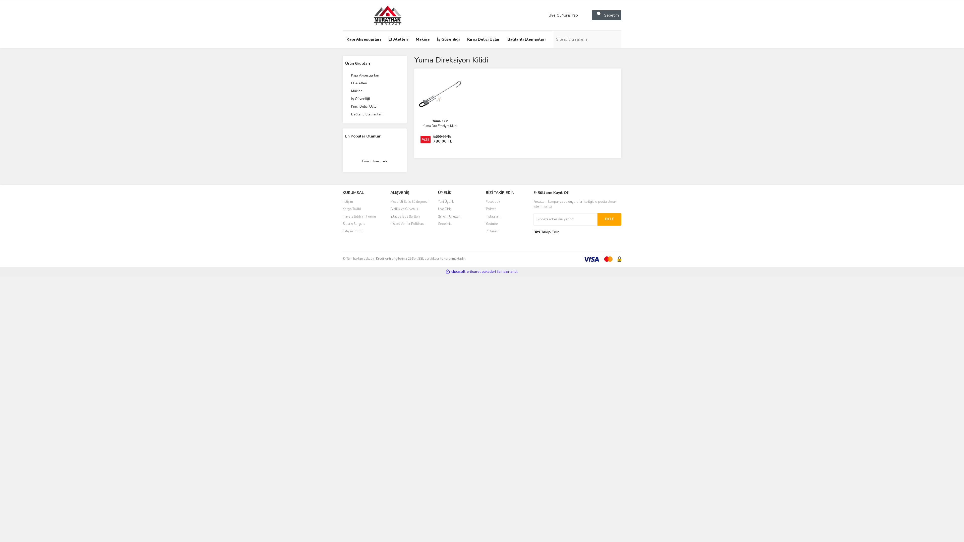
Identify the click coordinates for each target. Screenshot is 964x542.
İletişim (348, 201)
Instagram (493, 216)
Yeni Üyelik (446, 201)
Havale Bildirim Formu (359, 216)
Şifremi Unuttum (449, 216)
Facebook (493, 201)
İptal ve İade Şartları (405, 216)
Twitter (491, 209)
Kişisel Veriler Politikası (407, 224)
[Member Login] (543, 15)
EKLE (609, 219)
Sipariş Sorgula (354, 224)
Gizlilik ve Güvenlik (404, 209)
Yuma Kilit (440, 121)
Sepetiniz (444, 224)
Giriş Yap (570, 15)
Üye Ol (555, 15)
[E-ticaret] (481, 271)
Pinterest (492, 231)
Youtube (492, 224)
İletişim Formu (353, 231)
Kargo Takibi (352, 209)
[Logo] (383, 15)
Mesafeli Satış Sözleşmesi (409, 201)
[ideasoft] (456, 271)
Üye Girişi (445, 209)
